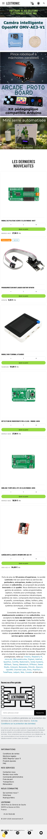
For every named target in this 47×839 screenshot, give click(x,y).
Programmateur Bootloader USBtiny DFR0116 (17, 287)
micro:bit (8, 659)
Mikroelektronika (20, 659)
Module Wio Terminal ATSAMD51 (12, 354)
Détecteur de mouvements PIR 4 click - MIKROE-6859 (20, 421)
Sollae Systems (36, 662)
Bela (22, 672)
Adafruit (38, 659)
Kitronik (31, 667)
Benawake (23, 667)
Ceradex (28, 672)
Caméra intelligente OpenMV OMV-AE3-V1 (16, 555)
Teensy (15, 664)
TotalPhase (7, 672)
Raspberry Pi (37, 657)
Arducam (14, 667)
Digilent (31, 659)
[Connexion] (38, 3)
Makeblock (23, 664)
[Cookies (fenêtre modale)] (4, 835)
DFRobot (33, 664)
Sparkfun (7, 662)
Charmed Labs (20, 670)
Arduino (27, 657)
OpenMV (9, 670)
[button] (44, 3)
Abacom (39, 667)
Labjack (16, 672)
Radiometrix (24, 662)
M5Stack (7, 664)
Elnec (29, 670)
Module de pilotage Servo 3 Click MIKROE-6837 (18, 221)
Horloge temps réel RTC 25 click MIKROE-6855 (18, 488)
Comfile (15, 662)
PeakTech (37, 670)
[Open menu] (3, 3)
